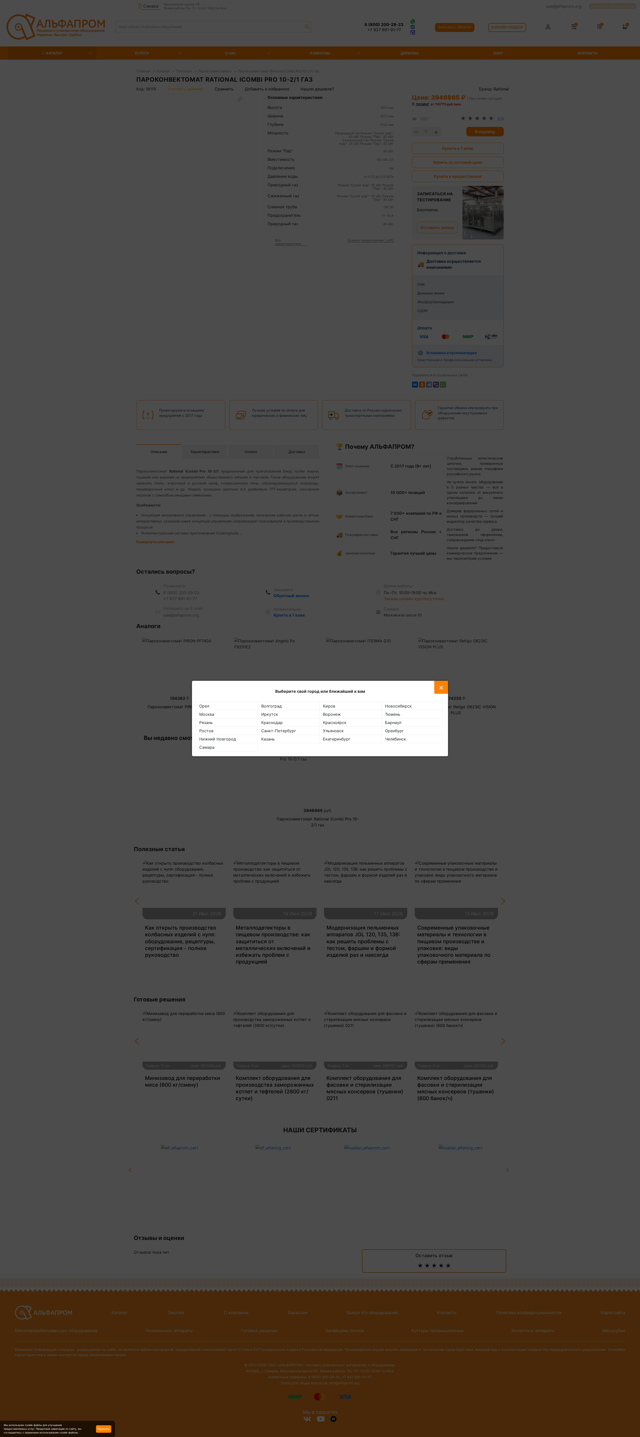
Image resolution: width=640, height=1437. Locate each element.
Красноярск (334, 722)
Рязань (206, 722)
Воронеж (332, 714)
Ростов (206, 730)
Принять (104, 1429)
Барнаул (393, 722)
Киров (329, 706)
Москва (206, 714)
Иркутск (269, 714)
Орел (204, 706)
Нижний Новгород (217, 738)
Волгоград (271, 706)
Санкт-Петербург (278, 730)
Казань (268, 738)
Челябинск (395, 738)
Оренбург (394, 730)
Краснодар (272, 722)
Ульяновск (333, 730)
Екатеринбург (336, 738)
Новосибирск (398, 706)
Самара (206, 747)
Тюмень (392, 714)
